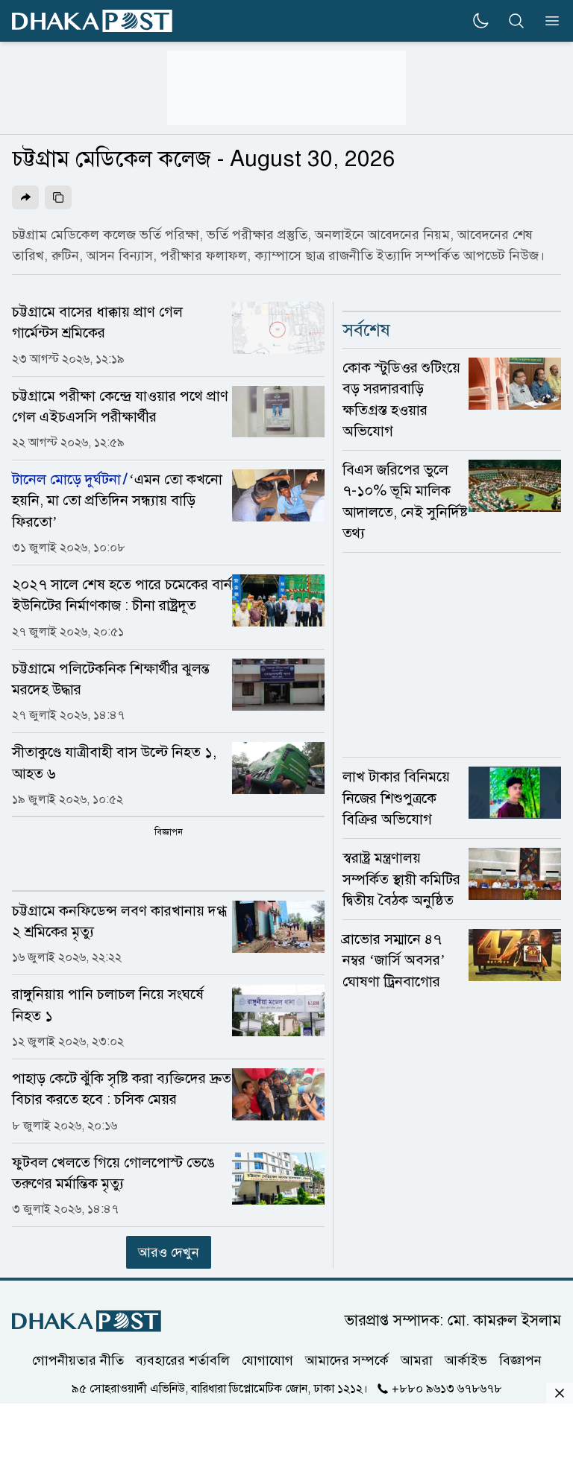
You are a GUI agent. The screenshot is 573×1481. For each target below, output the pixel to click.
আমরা (417, 1360)
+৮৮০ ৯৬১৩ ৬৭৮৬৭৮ (447, 1388)
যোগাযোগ (267, 1360)
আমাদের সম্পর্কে (347, 1360)
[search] (516, 21)
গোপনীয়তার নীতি (78, 1360)
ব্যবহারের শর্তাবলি (183, 1360)
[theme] (480, 21)
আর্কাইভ (466, 1360)
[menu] (547, 21)
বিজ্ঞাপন (520, 1360)
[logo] (92, 21)
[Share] (25, 197)
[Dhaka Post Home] (86, 1321)
